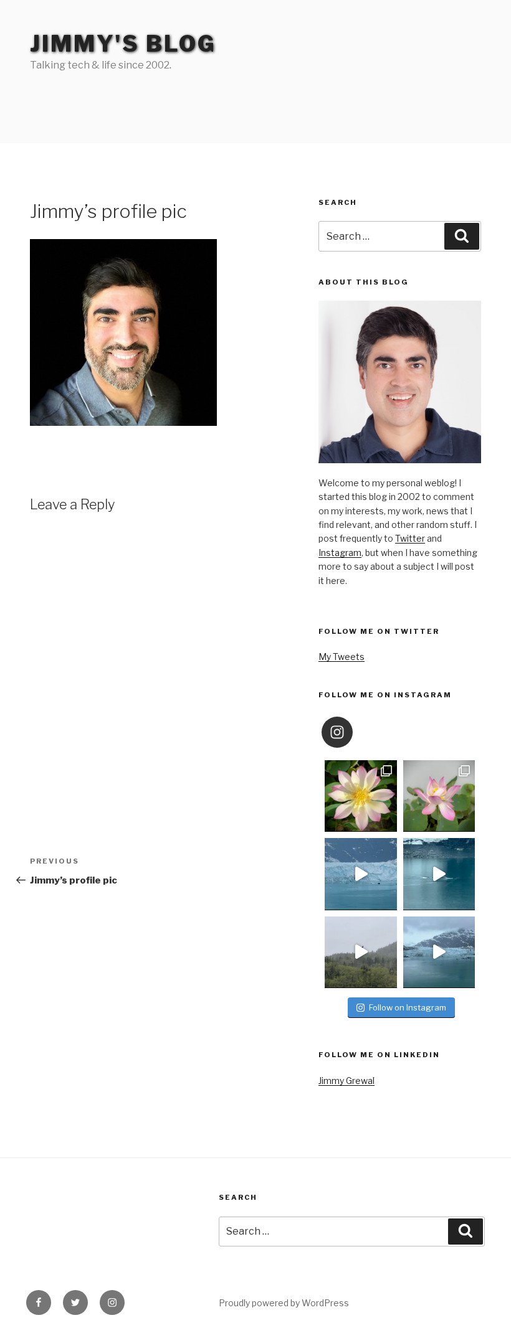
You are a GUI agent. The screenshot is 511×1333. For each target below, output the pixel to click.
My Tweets (341, 656)
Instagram (339, 552)
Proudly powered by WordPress (284, 1303)
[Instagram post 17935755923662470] (439, 952)
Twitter (410, 538)
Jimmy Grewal (346, 1080)
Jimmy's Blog (123, 43)
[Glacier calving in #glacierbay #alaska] (360, 874)
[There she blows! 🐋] (439, 874)
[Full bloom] (360, 796)
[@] (356, 732)
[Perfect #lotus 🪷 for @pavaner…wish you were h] (439, 796)
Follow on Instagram (407, 1007)
